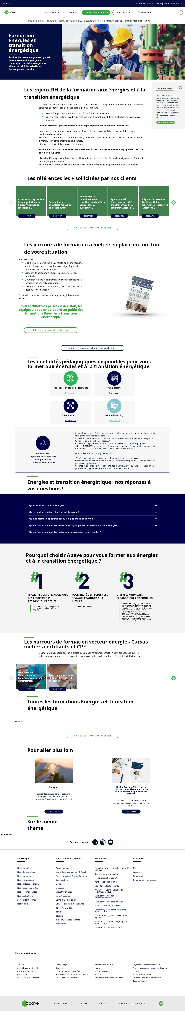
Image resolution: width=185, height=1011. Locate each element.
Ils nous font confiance (27, 900)
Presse (150, 3)
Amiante (20, 965)
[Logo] (10, 15)
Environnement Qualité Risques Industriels (72, 974)
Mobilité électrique (102, 971)
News (135, 868)
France (6, 3)
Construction (62, 880)
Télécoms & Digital (64, 908)
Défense (60, 884)
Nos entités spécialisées (28, 884)
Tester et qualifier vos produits (109, 927)
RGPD (84, 1003)
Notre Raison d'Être (26, 872)
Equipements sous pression (66, 978)
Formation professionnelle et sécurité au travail (81, 21)
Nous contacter (123, 12)
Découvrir (26, 216)
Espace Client (144, 12)
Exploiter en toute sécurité (107, 886)
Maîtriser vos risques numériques (110, 901)
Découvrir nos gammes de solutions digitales (111, 916)
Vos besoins (51, 12)
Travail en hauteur (140, 981)
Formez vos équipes (26, 953)
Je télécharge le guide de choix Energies (51, 330)
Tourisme (60, 916)
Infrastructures (63, 896)
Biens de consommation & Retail (71, 872)
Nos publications (25, 896)
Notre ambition (24, 876)
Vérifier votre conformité (106, 882)
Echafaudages (62, 965)
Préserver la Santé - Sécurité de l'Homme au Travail (109, 891)
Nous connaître (24, 868)
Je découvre (70, 393)
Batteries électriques (25, 974)
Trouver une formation (96, 12)
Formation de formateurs (104, 965)
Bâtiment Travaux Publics (26, 971)
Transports (61, 923)
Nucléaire (98, 974)
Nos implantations (25, 880)
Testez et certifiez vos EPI (106, 878)
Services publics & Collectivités (70, 903)
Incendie (98, 968)
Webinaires (138, 872)
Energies (60, 888)
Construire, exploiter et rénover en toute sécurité (110, 910)
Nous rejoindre (162, 3)
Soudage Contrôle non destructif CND (147, 978)
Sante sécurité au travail (142, 974)
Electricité (59, 968)
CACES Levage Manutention (28, 978)
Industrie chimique (64, 892)
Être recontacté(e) (165, 122)
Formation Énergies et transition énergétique (128, 21)
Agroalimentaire (63, 868)
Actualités (69, 12)
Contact (103, 1003)
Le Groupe (140, 3)
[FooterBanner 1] (30, 1005)
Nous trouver (177, 3)
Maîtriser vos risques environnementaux (104, 896)
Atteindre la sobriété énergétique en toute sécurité (111, 922)
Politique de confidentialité (132, 1003)
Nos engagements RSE (27, 888)
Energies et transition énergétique (69, 971)
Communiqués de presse (144, 880)
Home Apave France (35, 21)
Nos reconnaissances (27, 892)
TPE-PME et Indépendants (68, 919)
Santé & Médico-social (66, 900)
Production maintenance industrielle (109, 978)
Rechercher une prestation (107, 874)
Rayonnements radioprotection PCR (146, 965)
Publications (139, 876)
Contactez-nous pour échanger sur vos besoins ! (92, 347)
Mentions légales (60, 1003)
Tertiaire (60, 911)
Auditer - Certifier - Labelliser (108, 905)
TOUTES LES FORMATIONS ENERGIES (92, 227)
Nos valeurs (22, 903)
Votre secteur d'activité (69, 858)
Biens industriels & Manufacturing (71, 876)
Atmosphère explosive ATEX (27, 968)
